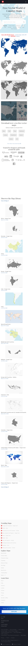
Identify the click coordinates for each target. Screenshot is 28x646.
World (23, 25)
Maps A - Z (3, 575)
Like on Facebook (6, 644)
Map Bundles (3, 553)
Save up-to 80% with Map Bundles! (14, 610)
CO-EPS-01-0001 (4, 431)
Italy (23, 27)
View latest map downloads (13, 143)
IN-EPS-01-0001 (4, 290)
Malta (19, 27)
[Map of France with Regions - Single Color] (14, 475)
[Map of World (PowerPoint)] (14, 316)
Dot (9, 131)
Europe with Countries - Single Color (10, 525)
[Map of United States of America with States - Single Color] (14, 439)
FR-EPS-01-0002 (4, 484)
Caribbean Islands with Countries (9, 542)
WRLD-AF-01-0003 (4, 219)
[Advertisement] (14, 182)
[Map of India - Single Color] (14, 281)
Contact (2, 590)
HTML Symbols (4, 633)
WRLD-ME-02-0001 (4, 343)
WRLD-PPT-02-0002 (5, 325)
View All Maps (4, 200)
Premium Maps (4, 555)
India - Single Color (6, 535)
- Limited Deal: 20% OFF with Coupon (14, 35)
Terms (2, 595)
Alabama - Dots (5, 545)
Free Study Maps (17, 632)
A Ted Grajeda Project (6, 641)
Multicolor (22, 131)
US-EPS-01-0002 (4, 449)
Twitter (2, 602)
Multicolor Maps (4, 562)
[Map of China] (14, 246)
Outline (5, 135)
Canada (9, 27)
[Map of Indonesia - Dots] (14, 387)
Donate (12, 637)
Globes (2, 567)
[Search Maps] (24, 22)
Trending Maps (4, 572)
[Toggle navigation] (25, 2)
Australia (15, 27)
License (2, 588)
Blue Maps (3, 565)
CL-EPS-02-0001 (4, 308)
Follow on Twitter (17, 644)
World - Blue (5, 528)
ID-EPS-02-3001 (4, 396)
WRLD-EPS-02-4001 (5, 466)
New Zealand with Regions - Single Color (11, 533)
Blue (4, 131)
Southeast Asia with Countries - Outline (10, 530)
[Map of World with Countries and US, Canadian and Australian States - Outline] (14, 404)
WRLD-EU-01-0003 (4, 378)
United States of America (14, 25)
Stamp (11, 139)
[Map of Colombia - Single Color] (14, 422)
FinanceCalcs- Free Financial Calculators (10, 635)
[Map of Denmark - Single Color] (14, 228)
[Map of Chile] (14, 298)
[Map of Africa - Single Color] (14, 210)
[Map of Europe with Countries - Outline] (14, 369)
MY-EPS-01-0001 (4, 360)
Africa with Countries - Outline (8, 547)
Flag (15, 131)
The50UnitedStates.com (6, 632)
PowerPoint (13, 135)
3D (17, 139)
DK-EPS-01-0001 (4, 237)
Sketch (21, 135)
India (5, 27)
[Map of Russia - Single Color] (14, 263)
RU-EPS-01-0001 (4, 272)
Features (3, 585)
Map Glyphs (23, 635)
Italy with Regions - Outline (8, 540)
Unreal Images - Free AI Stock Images (9, 631)
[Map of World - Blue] (14, 457)
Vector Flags (21, 629)
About (2, 580)
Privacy (2, 592)
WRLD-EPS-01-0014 (5, 413)
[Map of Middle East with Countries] (14, 334)
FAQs (2, 583)
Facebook (3, 600)
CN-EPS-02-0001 (4, 255)
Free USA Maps (13, 629)
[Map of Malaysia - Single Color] (14, 351)
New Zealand (14, 28)
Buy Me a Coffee (4, 597)
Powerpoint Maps (4, 558)
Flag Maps (3, 560)
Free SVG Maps (4, 629)
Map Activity (3, 570)
